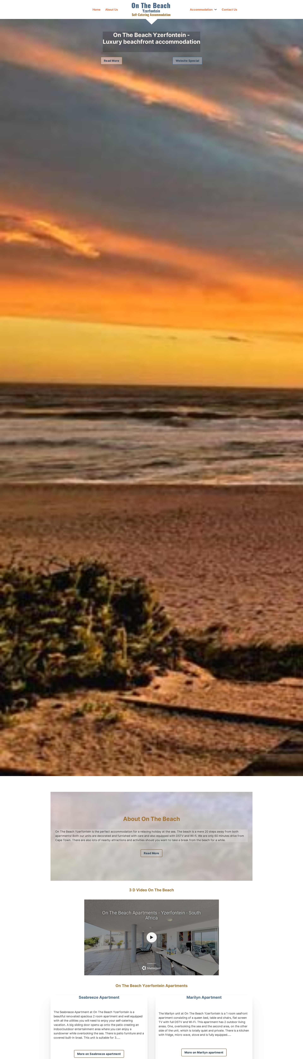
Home (96, 9)
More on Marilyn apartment (203, 1052)
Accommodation (201, 9)
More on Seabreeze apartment (99, 1054)
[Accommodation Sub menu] (215, 9)
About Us (111, 9)
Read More (111, 60)
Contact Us (229, 9)
